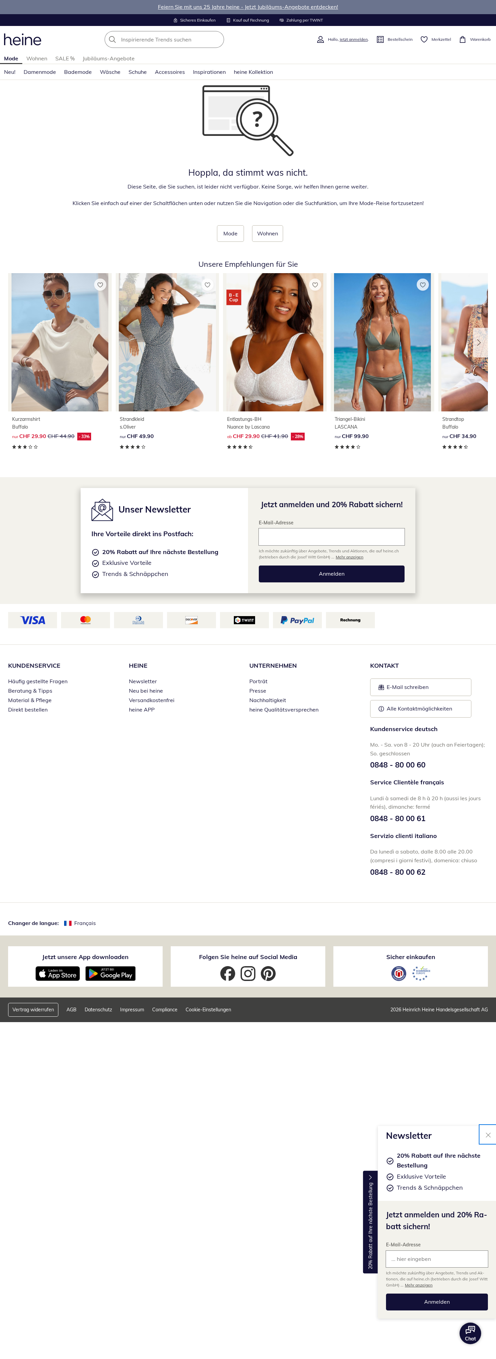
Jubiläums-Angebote (109, 58)
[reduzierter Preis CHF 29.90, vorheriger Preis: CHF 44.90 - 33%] (60, 342)
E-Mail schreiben (404, 689)
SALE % (65, 58)
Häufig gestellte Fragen (37, 681)
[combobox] (179, 39)
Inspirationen (209, 71)
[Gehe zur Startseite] (22, 39)
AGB (71, 1010)
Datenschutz (98, 1010)
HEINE (138, 665)
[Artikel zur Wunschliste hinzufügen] (100, 285)
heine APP (142, 709)
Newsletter (143, 681)
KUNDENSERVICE (34, 665)
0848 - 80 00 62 (397, 872)
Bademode (78, 71)
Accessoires (170, 71)
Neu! (10, 71)
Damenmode (40, 71)
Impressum (132, 1010)
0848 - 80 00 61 (397, 818)
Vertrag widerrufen (33, 1010)
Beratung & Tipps (30, 690)
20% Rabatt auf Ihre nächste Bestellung (370, 1226)
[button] (480, 342)
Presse (257, 690)
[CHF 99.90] (382, 342)
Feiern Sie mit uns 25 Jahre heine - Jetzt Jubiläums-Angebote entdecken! (248, 6)
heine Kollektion (253, 71)
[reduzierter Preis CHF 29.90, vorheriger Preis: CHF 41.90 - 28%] (275, 342)
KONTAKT (384, 665)
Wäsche (110, 71)
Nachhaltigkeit (267, 700)
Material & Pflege (30, 700)
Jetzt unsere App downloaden (85, 957)
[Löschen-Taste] (217, 39)
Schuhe (138, 71)
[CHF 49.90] (167, 342)
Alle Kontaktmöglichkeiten (419, 708)
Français (85, 923)
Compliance (164, 1010)
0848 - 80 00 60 (397, 765)
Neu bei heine (146, 690)
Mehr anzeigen (419, 1285)
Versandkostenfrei (151, 700)
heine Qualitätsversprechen (284, 709)
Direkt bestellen (28, 709)
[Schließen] (488, 1134)
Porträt (258, 681)
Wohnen (36, 58)
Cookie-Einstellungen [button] (208, 1010)
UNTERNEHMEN (273, 665)
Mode (11, 58)
